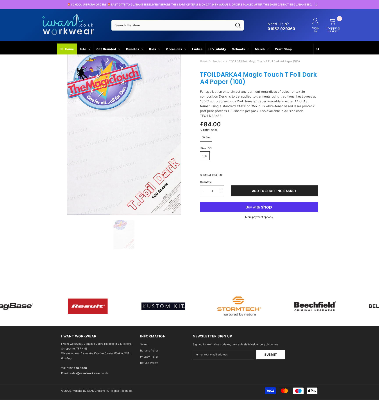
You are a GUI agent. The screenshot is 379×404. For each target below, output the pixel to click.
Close (316, 5)
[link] (81, 306)
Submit (270, 354)
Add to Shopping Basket (274, 191)
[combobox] (171, 25)
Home (203, 61)
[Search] (177, 25)
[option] (124, 134)
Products (218, 61)
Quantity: (206, 182)
